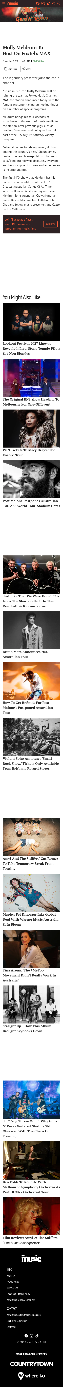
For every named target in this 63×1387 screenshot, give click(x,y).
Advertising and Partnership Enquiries (23, 1314)
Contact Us (11, 1326)
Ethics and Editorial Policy (18, 1293)
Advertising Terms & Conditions (21, 1299)
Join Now (50, 224)
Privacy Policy (13, 1281)
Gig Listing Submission (17, 1320)
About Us (11, 1275)
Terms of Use (12, 1287)
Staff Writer (38, 61)
